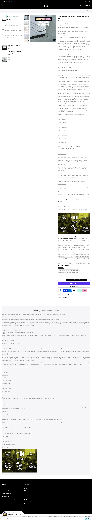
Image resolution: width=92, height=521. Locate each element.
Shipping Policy (72, 516)
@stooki (65, 199)
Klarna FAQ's (56, 516)
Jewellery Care (27, 492)
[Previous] (32, 28)
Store (6, 5)
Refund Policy (80, 516)
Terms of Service (28, 501)
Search (25, 488)
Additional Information (47, 310)
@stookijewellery (74, 199)
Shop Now (12, 1)
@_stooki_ (82, 199)
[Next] (54, 28)
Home (3, 10)
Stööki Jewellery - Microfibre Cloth (14, 46)
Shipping (66, 23)
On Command (33, 516)
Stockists (26, 497)
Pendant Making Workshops (11, 10)
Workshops (11, 5)
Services (24, 5)
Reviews (57, 310)
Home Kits (18, 5)
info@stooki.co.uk (8, 490)
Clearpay (51, 516)
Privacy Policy (87, 516)
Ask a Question (70, 294)
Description (35, 310)
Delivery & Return (62, 294)
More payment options (74, 286)
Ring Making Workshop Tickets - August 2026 (15, 514)
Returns (26, 499)
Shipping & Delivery (28, 495)
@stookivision (61, 201)
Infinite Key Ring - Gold (13, 57)
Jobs (30, 5)
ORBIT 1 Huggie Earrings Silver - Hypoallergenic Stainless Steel (15, 52)
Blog (33, 5)
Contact (26, 490)
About (25, 508)
